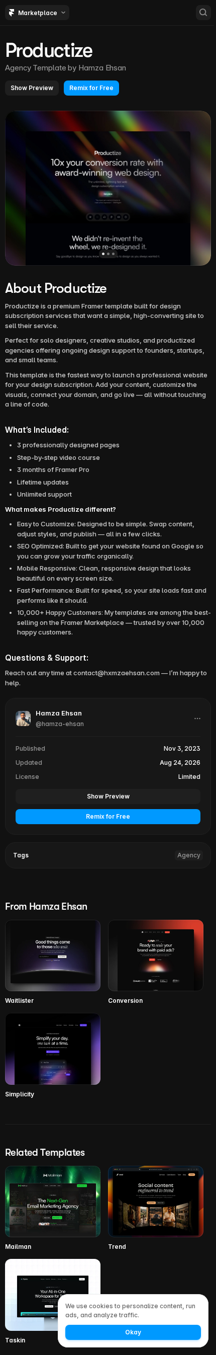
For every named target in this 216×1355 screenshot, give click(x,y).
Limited (189, 776)
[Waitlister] (52, 963)
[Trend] (155, 1209)
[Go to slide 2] (108, 254)
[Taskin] (52, 1302)
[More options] (197, 718)
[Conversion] (155, 963)
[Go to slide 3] (113, 254)
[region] (108, 188)
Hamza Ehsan (102, 67)
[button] (32, 88)
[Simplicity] (52, 1056)
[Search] (203, 12)
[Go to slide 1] (103, 254)
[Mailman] (52, 1209)
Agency (188, 855)
